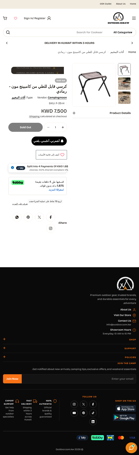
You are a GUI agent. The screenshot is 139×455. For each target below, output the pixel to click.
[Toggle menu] (134, 18)
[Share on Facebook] (50, 217)
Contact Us (124, 320)
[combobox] (69, 32)
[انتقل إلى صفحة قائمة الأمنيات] (16, 18)
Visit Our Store (122, 315)
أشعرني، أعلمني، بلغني (46, 141)
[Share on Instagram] (50, 228)
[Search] (8, 32)
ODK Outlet (105, 4)
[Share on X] (39, 217)
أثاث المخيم (117, 52)
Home (133, 4)
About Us (120, 4)
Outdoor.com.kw (65, 449)
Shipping (34, 116)
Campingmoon (57, 97)
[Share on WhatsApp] (17, 217)
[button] (132, 43)
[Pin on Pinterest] (28, 217)
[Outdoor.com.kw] (125, 278)
